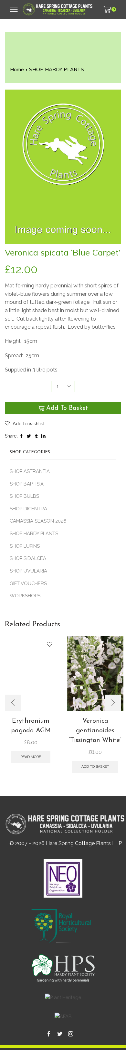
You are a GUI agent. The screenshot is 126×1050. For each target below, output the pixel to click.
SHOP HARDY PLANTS (56, 69)
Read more (30, 757)
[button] (13, 703)
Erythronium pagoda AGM (31, 726)
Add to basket (67, 408)
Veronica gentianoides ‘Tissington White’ (95, 731)
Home (17, 69)
